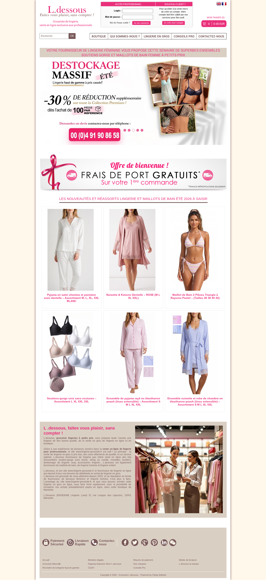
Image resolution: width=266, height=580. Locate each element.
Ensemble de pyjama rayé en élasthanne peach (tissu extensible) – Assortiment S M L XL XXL (133, 401)
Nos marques (139, 564)
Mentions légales (96, 560)
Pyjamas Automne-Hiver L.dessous (104, 564)
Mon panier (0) (216, 17)
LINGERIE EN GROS (157, 36)
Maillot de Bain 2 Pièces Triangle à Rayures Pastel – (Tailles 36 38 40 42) (195, 296)
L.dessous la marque (189, 564)
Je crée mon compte (173, 23)
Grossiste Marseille (51, 564)
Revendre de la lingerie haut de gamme (60, 568)
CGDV (91, 568)
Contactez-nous (211, 36)
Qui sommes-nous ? (125, 36)
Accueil (45, 560)
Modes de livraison (188, 560)
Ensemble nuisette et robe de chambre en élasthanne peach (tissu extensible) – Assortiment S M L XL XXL (195, 401)
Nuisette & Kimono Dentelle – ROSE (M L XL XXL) (133, 296)
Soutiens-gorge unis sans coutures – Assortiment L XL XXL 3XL (71, 400)
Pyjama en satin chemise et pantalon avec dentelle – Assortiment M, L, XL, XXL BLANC (71, 298)
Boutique (99, 36)
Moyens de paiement (143, 560)
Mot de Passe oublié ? (120, 23)
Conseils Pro (184, 36)
